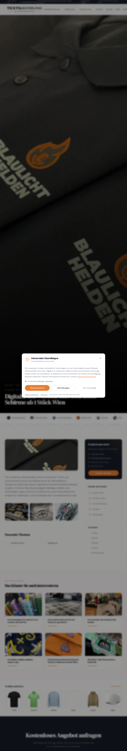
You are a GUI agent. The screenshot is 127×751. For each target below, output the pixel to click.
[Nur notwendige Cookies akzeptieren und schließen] (100, 358)
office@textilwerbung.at (29, 2)
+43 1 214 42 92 (12, 2)
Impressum (44, 394)
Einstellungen (63, 388)
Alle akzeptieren (37, 388)
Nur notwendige (89, 388)
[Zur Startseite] (24, 9)
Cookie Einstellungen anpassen (40, 381)
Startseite (9, 385)
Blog (18, 385)
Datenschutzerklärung (87, 377)
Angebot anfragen (103, 473)
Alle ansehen (115, 686)
